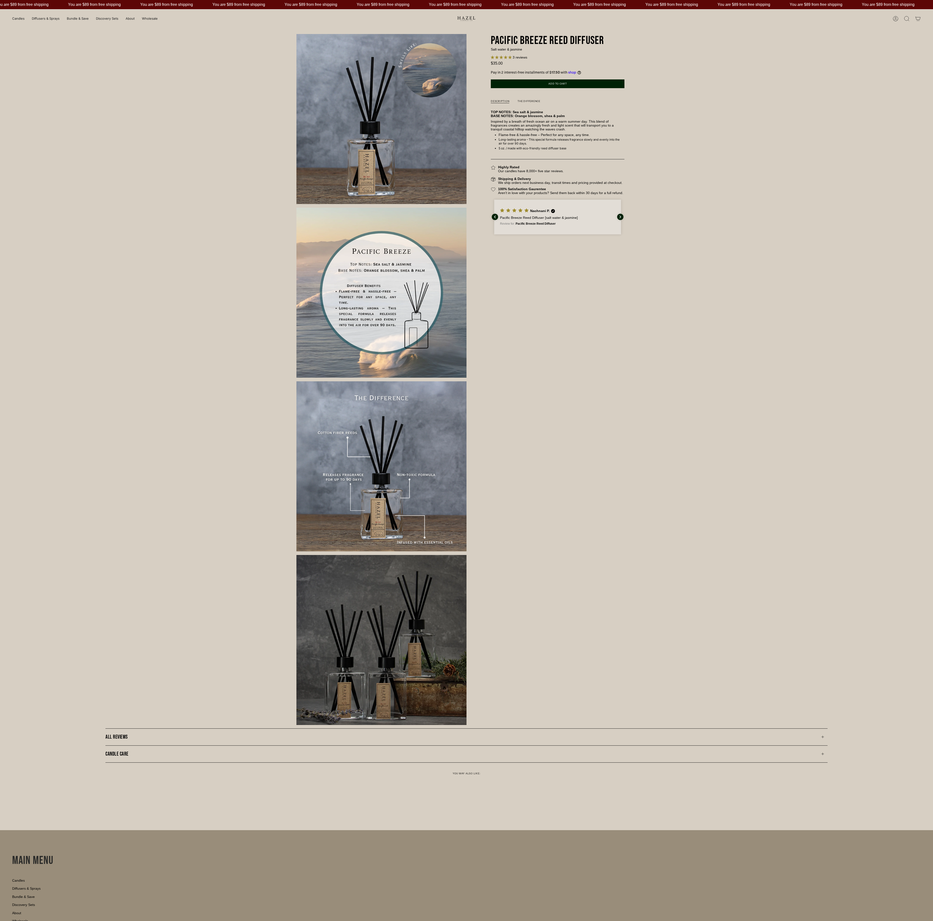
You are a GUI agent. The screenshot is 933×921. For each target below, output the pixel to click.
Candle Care (117, 754)
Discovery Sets (23, 905)
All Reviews (116, 737)
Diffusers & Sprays (26, 888)
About (16, 913)
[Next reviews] (620, 217)
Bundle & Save (23, 897)
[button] (502, 57)
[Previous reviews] (495, 217)
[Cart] (918, 19)
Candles (18, 880)
